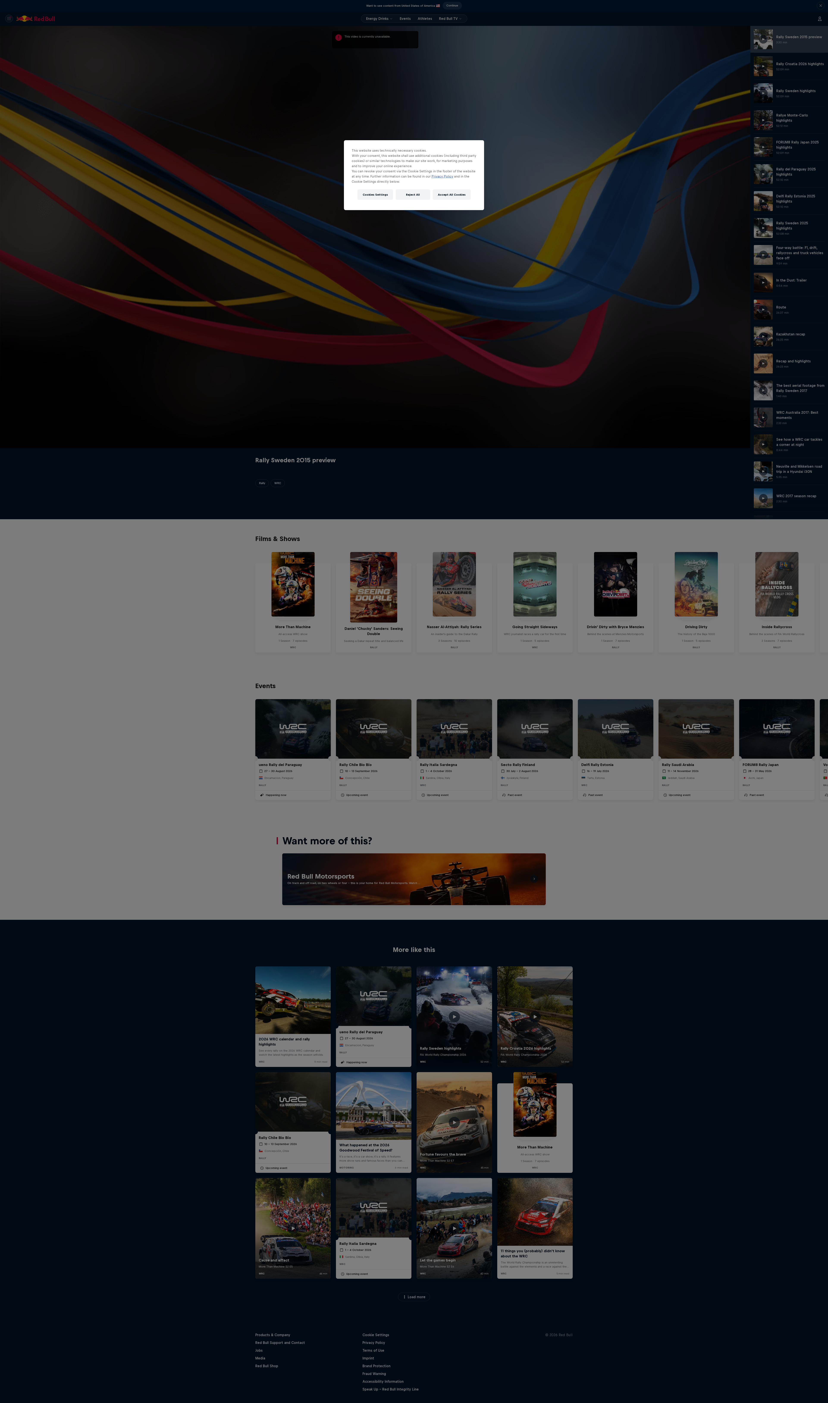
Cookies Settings (375, 194)
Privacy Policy (442, 176)
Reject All (413, 194)
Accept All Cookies (452, 194)
